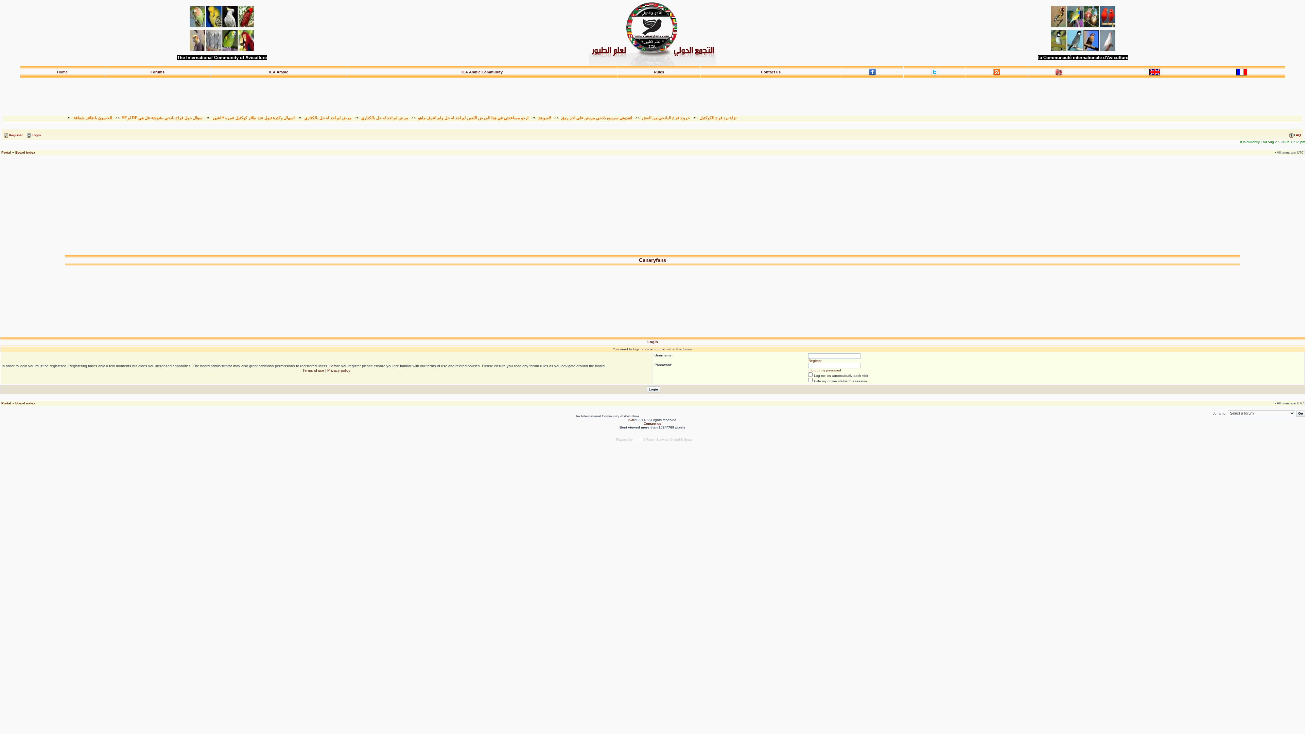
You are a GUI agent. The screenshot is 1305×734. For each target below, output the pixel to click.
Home (62, 72)
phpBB (638, 439)
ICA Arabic (278, 72)
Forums (157, 72)
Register (814, 361)
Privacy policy (338, 370)
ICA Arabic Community (482, 72)
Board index (25, 152)
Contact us (771, 72)
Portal (6, 152)
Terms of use (313, 370)
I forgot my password (824, 370)
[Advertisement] (652, 93)
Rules (659, 72)
